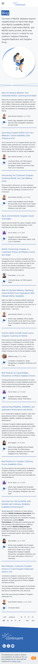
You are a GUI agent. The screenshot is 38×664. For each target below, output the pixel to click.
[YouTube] (12, 646)
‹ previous (11, 617)
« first (4, 617)
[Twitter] (8, 646)
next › (27, 620)
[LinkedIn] (4, 646)
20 (21, 617)
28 (19, 620)
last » (33, 620)
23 (32, 617)
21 (25, 617)
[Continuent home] (19, 3)
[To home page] (12, 635)
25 (8, 620)
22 (28, 617)
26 (11, 620)
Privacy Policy (16, 661)
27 (15, 620)
